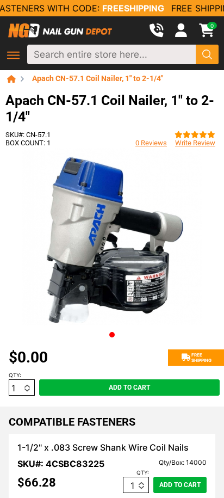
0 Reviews (151, 143)
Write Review (195, 143)
